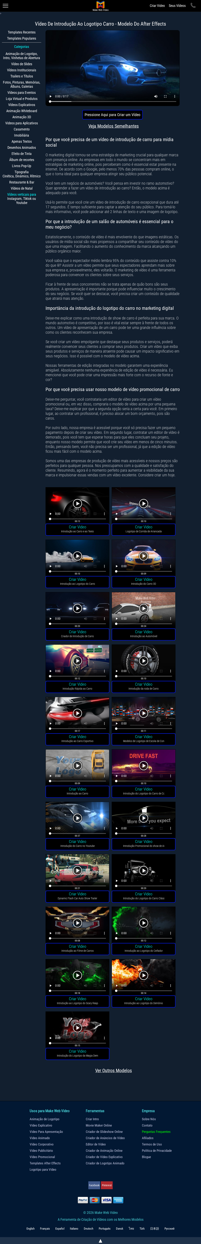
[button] (77, 505)
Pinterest (107, 1185)
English (30, 1228)
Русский (169, 1228)
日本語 (154, 1228)
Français (45, 1228)
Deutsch (88, 1228)
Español (59, 1228)
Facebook (94, 1185)
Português (105, 1228)
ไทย (131, 1228)
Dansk (119, 1228)
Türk (142, 1228)
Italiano (74, 1228)
